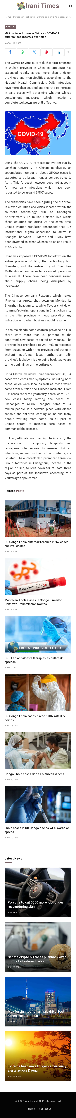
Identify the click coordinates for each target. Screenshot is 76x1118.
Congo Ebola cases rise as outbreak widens (34, 774)
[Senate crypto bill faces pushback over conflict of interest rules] (38, 947)
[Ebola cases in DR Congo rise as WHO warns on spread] (38, 804)
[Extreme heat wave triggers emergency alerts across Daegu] (38, 1056)
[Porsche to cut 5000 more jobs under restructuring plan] (38, 892)
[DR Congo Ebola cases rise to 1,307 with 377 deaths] (38, 692)
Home (8, 17)
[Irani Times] (38, 6)
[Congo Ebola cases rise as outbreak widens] (38, 750)
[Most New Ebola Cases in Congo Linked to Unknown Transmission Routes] (38, 576)
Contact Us (45, 1108)
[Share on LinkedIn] (58, 52)
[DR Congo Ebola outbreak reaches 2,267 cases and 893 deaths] (38, 518)
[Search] (70, 6)
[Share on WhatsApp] (22, 52)
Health (10, 27)
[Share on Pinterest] (46, 52)
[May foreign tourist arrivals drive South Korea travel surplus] (38, 1002)
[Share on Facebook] (10, 52)
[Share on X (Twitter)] (34, 52)
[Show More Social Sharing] (67, 52)
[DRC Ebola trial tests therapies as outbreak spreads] (38, 634)
